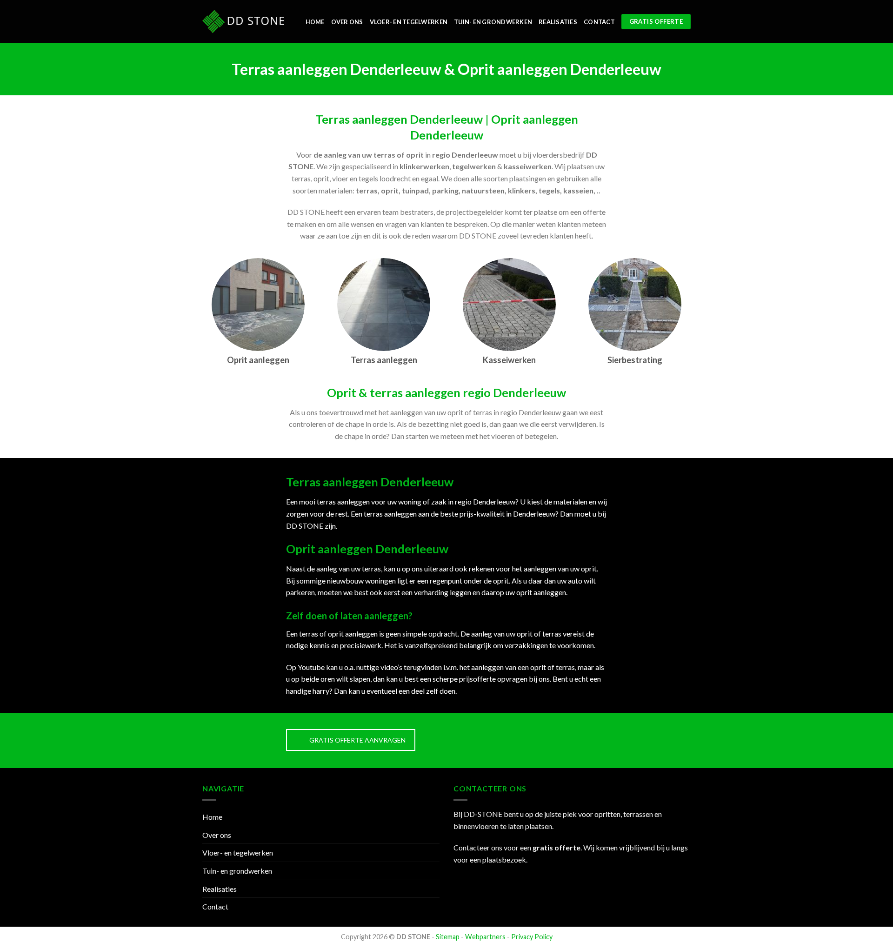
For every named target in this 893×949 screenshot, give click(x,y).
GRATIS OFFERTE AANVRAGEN (357, 740)
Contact (599, 22)
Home (315, 22)
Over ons (347, 22)
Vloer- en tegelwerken (408, 22)
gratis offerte (556, 847)
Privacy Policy (532, 937)
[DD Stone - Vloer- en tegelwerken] (243, 21)
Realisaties (558, 22)
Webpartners (485, 937)
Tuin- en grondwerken (493, 22)
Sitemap (448, 937)
